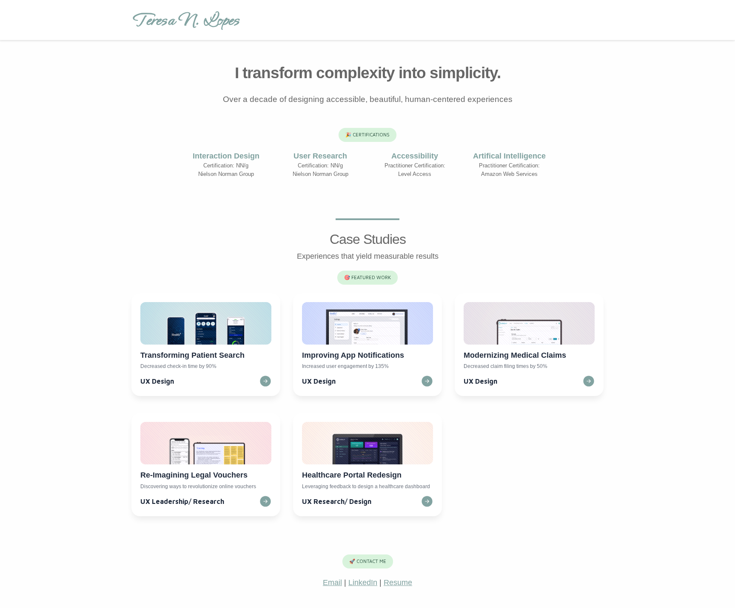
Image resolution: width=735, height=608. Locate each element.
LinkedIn (362, 582)
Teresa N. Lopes (185, 19)
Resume (398, 582)
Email (332, 582)
